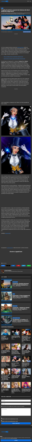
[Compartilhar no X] (8, 265)
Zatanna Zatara (21, 47)
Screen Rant (7, 233)
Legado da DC (10, 247)
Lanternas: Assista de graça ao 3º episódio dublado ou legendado (20, 285)
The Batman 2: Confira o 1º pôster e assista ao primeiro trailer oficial (20, 321)
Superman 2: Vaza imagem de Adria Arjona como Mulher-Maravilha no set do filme (21, 297)
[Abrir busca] (30, 1)
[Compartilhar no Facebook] (3, 265)
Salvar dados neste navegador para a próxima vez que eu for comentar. (13, 406)
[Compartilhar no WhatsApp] (29, 265)
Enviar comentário (16, 423)
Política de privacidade (13, 438)
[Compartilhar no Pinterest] (18, 265)
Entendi (16, 440)
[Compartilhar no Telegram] (24, 265)
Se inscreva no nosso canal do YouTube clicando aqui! (14, 58)
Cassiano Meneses (7, 270)
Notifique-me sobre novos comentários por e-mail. (9, 418)
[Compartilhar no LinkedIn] (13, 265)
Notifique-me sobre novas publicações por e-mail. (9, 421)
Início (2, 8)
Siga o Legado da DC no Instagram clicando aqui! (13, 56)
